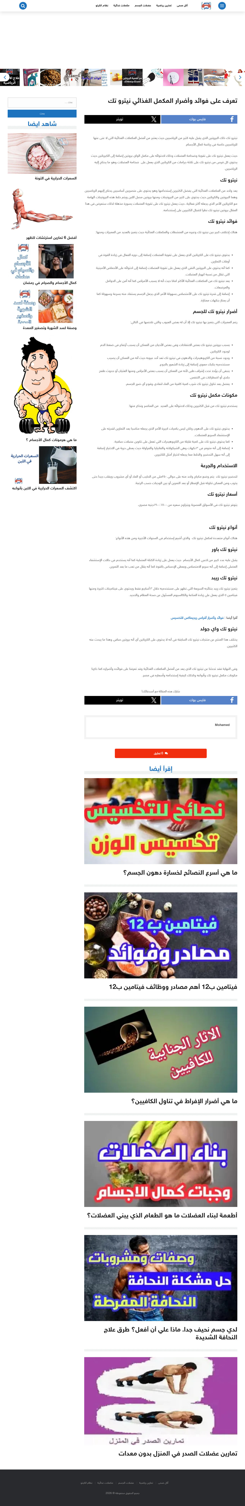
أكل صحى (182, 5)
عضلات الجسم (143, 5)
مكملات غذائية (121, 5)
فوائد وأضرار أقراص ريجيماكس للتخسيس (197, 618)
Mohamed (222, 725)
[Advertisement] (122, 40)
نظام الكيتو (102, 5)
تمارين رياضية (164, 5)
